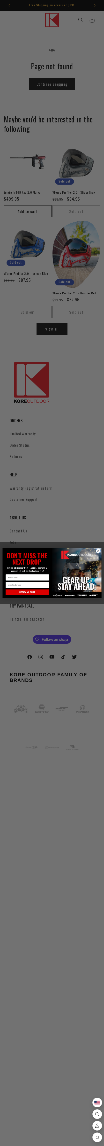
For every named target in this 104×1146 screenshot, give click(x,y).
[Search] (97, 1114)
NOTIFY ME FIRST (27, 592)
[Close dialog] (98, 551)
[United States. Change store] (97, 1102)
